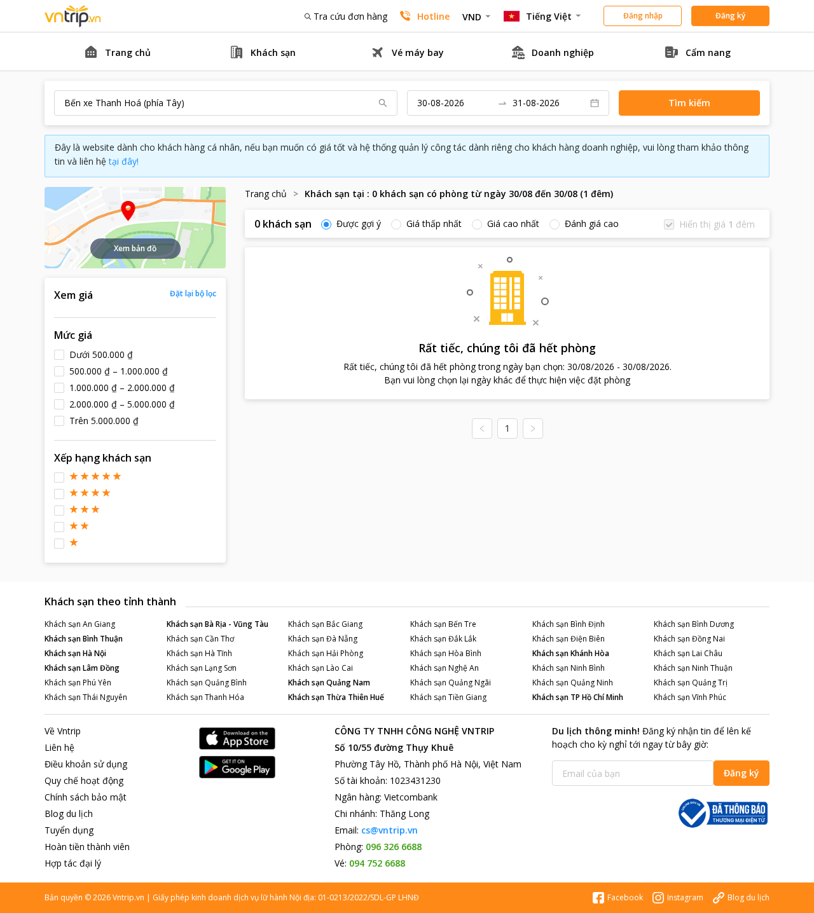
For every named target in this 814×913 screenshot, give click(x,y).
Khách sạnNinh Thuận (693, 667)
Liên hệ (59, 747)
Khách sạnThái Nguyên (86, 697)
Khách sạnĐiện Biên (568, 638)
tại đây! (124, 161)
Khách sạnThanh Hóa (205, 697)
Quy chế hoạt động (84, 780)
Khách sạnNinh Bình (568, 667)
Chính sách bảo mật (86, 797)
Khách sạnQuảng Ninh (572, 682)
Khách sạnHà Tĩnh (199, 653)
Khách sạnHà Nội (75, 653)
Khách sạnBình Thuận (84, 638)
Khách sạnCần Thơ (200, 638)
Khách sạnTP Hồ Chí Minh (577, 697)
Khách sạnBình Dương (694, 624)
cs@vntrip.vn (389, 830)
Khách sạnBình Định (568, 624)
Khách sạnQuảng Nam (329, 682)
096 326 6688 (394, 847)
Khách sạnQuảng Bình (207, 682)
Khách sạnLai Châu (688, 653)
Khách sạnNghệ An (444, 667)
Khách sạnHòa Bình (445, 653)
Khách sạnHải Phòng (325, 653)
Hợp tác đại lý (73, 863)
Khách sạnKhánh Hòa (570, 653)
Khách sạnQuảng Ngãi (450, 682)
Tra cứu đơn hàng (350, 16)
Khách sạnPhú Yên (78, 682)
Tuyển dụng (69, 830)
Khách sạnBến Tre (443, 624)
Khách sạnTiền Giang (448, 697)
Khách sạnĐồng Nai (689, 638)
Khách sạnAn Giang (80, 624)
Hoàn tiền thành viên (87, 847)
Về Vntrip (63, 731)
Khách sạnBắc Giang (325, 624)
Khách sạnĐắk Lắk (443, 638)
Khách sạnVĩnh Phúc (690, 697)
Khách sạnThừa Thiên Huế (336, 697)
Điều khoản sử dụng (86, 764)
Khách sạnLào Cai (320, 667)
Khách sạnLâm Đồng (82, 667)
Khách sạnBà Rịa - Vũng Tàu (217, 624)
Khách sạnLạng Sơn (202, 667)
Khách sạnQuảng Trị (691, 682)
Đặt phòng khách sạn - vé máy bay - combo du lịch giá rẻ (73, 16)
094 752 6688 (377, 863)
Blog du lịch (69, 813)
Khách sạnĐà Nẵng (322, 638)
